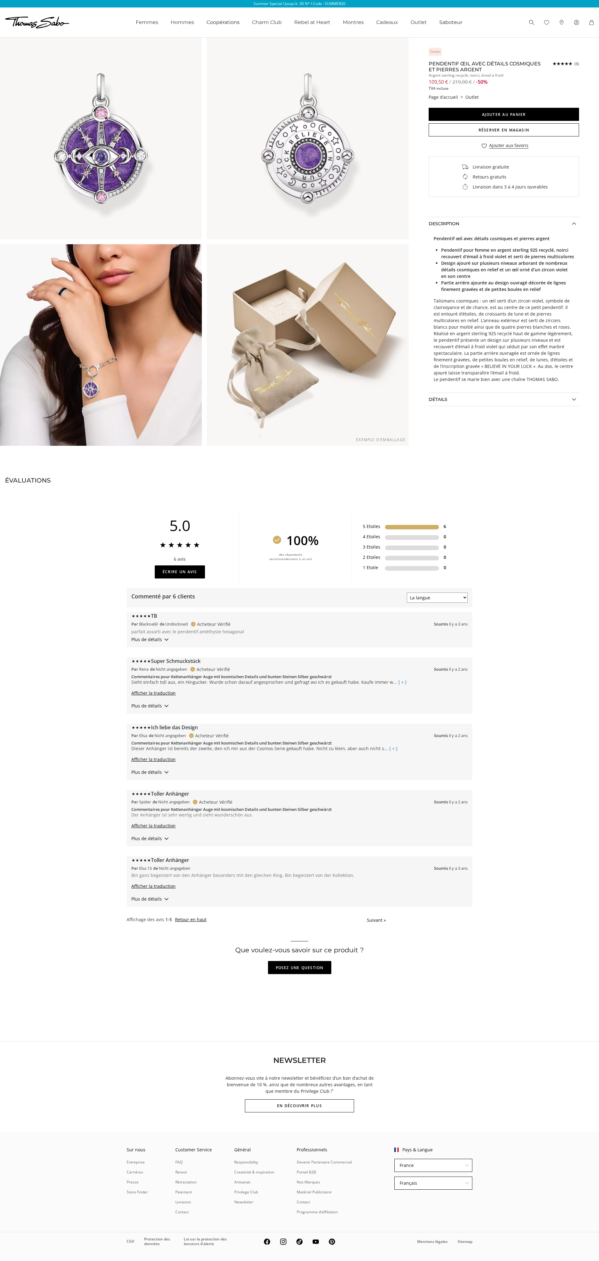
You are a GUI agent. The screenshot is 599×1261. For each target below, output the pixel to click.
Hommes (182, 22)
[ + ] (402, 682)
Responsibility (246, 1162)
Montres (353, 22)
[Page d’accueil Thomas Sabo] (37, 22)
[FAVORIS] (546, 22)
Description (444, 223)
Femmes (147, 22)
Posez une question (300, 967)
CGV (130, 1241)
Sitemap (465, 1241)
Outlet (419, 22)
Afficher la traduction (153, 693)
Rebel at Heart (312, 22)
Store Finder (137, 1192)
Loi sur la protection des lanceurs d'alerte (205, 1241)
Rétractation (186, 1182)
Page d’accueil (443, 97)
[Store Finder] (561, 22)
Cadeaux (387, 22)
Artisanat (242, 1182)
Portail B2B (306, 1172)
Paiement (183, 1192)
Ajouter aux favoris (508, 145)
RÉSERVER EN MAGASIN (504, 130)
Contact (182, 1212)
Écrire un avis (180, 571)
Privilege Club (246, 1192)
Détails (438, 399)
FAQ (179, 1162)
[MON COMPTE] (576, 22)
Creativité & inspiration (254, 1172)
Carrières (135, 1172)
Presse (133, 1182)
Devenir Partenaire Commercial (324, 1162)
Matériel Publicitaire (314, 1192)
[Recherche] (531, 22)
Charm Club (267, 22)
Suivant (376, 920)
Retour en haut (191, 919)
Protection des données (157, 1241)
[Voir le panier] (591, 22)
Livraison (183, 1202)
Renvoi (181, 1172)
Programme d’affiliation (317, 1212)
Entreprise (136, 1162)
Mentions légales (432, 1241)
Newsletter (243, 1202)
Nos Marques (308, 1182)
